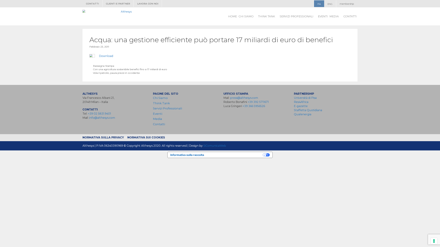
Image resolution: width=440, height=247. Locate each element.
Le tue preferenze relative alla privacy (235, 155)
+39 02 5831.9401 (99, 113)
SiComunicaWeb (214, 145)
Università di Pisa (305, 97)
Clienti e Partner (118, 3)
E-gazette (301, 106)
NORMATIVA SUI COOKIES (146, 137)
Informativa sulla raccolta (187, 155)
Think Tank (266, 16)
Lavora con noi (147, 3)
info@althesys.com (102, 117)
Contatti (92, 3)
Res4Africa (302, 102)
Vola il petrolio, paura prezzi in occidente (116, 73)
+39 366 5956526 (254, 106)
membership (347, 3)
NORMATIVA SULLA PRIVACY (103, 137)
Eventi (323, 16)
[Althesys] (107, 16)
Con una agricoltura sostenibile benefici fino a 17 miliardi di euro (130, 69)
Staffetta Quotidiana (308, 110)
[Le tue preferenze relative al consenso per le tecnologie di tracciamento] (434, 241)
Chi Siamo (246, 16)
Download (106, 56)
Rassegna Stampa (103, 65)
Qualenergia (302, 114)
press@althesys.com (244, 97)
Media (334, 16)
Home (232, 16)
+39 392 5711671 (258, 102)
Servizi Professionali (296, 16)
